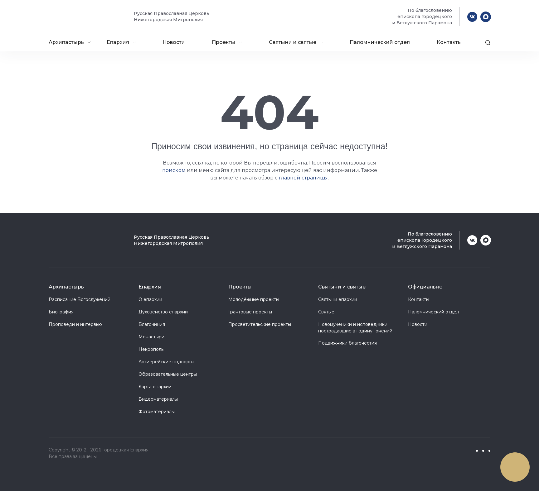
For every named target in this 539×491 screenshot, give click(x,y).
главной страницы (303, 178)
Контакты (449, 42)
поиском (174, 170)
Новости (174, 42)
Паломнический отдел (380, 42)
